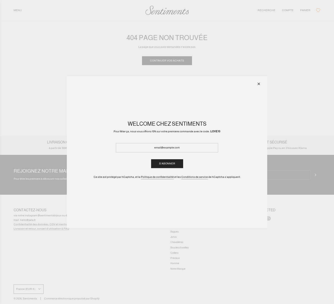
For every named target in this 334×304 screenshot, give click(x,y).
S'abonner (167, 163)
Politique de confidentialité (157, 177)
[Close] (259, 84)
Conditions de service (194, 177)
